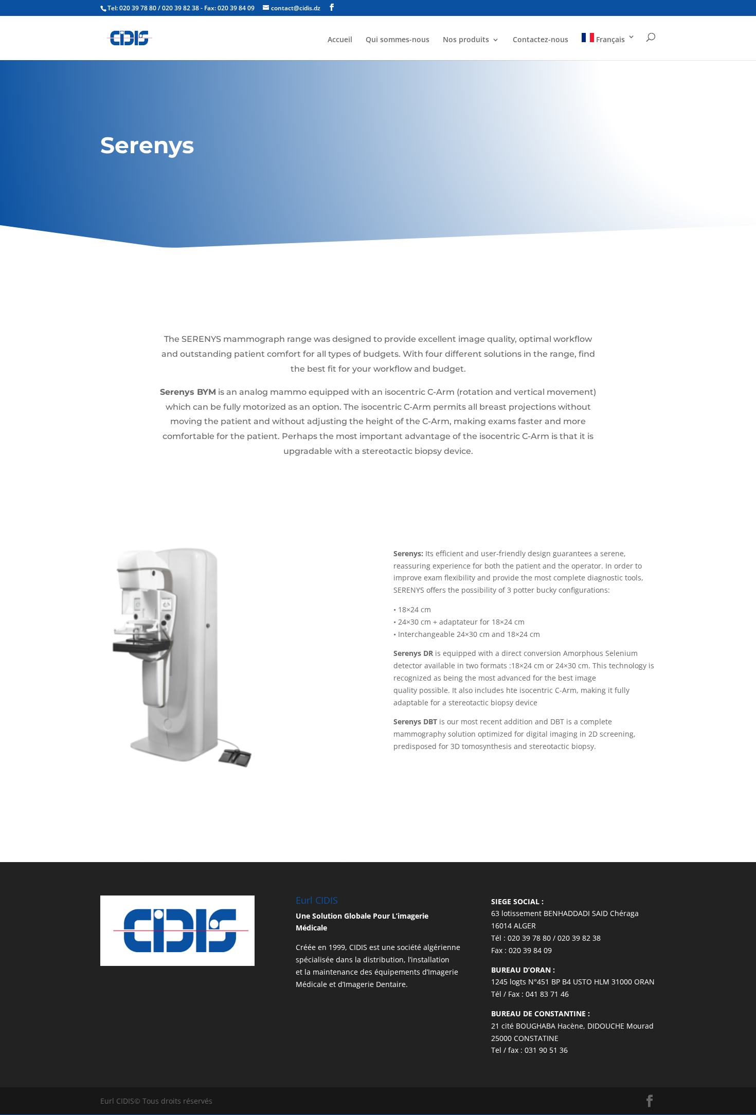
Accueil (340, 40)
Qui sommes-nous (397, 40)
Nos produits (466, 40)
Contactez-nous (540, 40)
